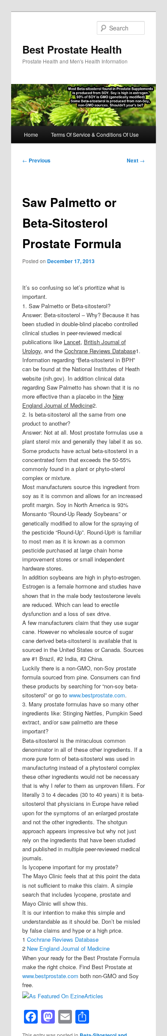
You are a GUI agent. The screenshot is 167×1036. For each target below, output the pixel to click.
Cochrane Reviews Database (62, 939)
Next (136, 160)
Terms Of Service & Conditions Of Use (95, 134)
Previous (36, 160)
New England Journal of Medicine (68, 948)
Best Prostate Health (72, 49)
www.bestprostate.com (97, 695)
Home (31, 134)
